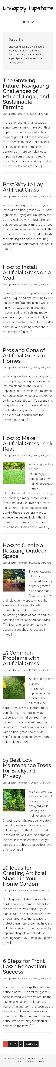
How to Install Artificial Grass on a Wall (27, 272)
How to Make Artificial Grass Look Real (28, 443)
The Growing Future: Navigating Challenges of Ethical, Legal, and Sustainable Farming (26, 93)
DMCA (41, 1062)
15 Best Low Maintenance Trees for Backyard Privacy (27, 768)
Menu (30, 22)
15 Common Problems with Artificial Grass (21, 658)
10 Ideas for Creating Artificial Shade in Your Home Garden (24, 876)
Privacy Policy (26, 1062)
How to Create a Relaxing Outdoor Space (24, 550)
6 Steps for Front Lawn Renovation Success (24, 966)
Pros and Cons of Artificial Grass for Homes (25, 355)
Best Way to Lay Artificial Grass (23, 187)
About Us (33, 1059)
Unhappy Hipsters (28, 9)
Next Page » (31, 1045)
